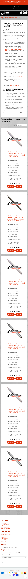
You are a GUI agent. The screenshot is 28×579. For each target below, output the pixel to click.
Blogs (19, 6)
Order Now (10, 186)
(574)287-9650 (14, 8)
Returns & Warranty (5, 535)
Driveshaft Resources (5, 528)
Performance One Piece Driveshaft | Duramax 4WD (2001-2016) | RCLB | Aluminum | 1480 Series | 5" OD (15, 474)
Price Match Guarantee (5, 534)
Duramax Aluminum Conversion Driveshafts (13, 17)
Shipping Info (3, 537)
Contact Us (3, 541)
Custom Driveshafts (5, 527)
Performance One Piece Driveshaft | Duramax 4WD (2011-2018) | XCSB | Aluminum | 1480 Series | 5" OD (15, 346)
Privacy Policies (4, 539)
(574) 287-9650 (16, 114)
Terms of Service (4, 538)
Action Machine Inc (15, 570)
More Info (19, 186)
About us (11, 6)
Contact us (16, 6)
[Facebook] (2, 562)
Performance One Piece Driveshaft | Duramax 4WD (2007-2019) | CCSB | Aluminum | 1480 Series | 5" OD (15, 154)
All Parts (2, 525)
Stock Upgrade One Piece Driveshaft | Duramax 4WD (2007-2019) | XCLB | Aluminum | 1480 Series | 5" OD (15, 410)
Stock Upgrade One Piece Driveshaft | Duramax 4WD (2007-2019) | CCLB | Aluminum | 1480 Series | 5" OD (15, 282)
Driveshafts (3, 523)
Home (9, 6)
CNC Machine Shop (5, 524)
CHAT (11, 114)
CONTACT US (6, 114)
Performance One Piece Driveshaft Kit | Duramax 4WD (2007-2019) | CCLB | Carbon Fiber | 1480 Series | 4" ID (15, 218)
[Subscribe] (25, 557)
